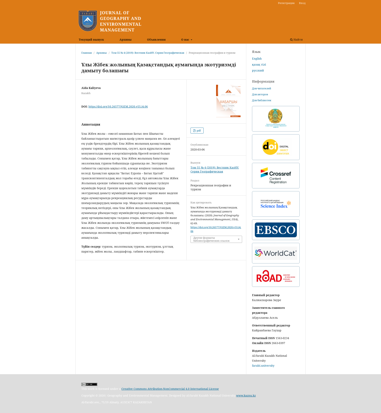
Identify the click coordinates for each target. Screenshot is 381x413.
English (257, 58)
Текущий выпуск (91, 39)
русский (258, 70)
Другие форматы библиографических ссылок (211, 239)
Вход (302, 3)
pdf (198, 130)
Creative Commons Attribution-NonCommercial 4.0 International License (170, 389)
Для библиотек (261, 100)
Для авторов (260, 94)
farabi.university (263, 365)
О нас (185, 39)
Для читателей (261, 88)
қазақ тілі (259, 64)
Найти (298, 39)
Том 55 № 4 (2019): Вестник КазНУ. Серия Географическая (147, 52)
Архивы (125, 39)
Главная (86, 52)
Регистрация (286, 3)
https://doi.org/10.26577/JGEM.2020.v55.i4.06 (118, 106)
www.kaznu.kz (246, 395)
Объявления (156, 39)
